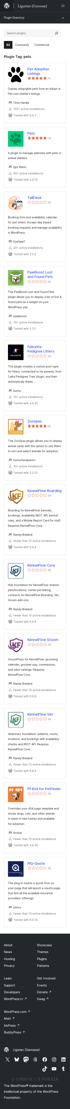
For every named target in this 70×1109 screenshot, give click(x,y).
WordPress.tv (15, 999)
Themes (42, 952)
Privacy (9, 966)
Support (9, 985)
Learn (8, 978)
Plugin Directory (14, 17)
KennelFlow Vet (40, 714)
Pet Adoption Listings (38, 71)
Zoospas (34, 421)
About (8, 945)
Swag (43, 999)
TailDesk (34, 198)
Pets (31, 133)
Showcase (44, 945)
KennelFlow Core (41, 565)
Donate (44, 992)
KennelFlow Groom (42, 640)
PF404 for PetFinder (44, 789)
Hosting (9, 959)
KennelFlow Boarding (44, 491)
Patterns (43, 966)
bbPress (12, 1025)
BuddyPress (14, 1032)
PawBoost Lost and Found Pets (40, 274)
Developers (12, 992)
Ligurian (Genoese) (26, 1050)
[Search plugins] (56, 33)
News (8, 952)
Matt (9, 1018)
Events (42, 985)
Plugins (42, 959)
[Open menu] (64, 6)
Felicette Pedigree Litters (40, 349)
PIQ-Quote (36, 863)
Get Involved (46, 978)
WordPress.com (17, 1012)
